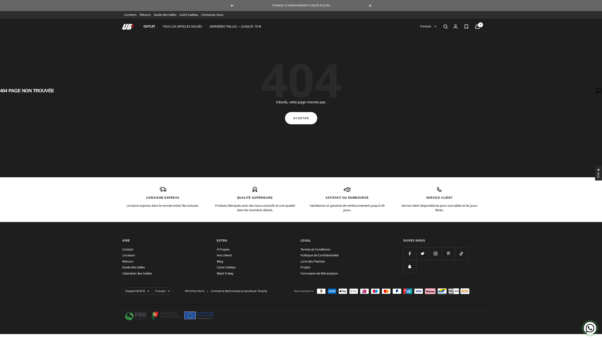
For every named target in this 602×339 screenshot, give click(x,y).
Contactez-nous (212, 14)
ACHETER (301, 118)
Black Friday (225, 273)
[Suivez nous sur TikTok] (461, 253)
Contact (127, 249)
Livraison (130, 14)
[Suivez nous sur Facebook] (409, 253)
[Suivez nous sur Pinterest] (448, 253)
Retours (145, 14)
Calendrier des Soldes (137, 273)
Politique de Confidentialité (320, 255)
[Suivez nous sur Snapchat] (409, 266)
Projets (305, 267)
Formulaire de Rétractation (319, 273)
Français (426, 26)
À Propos (223, 249)
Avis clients (224, 255)
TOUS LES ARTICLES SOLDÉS (182, 26)
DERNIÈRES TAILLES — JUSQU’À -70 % (235, 26)
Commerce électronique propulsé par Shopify (239, 291)
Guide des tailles (165, 14)
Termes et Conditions (315, 249)
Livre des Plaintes (313, 261)
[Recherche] (446, 26)
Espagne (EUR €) (135, 291)
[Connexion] (455, 26)
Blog (220, 261)
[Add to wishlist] (599, 91)
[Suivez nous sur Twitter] (422, 253)
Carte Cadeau (188, 14)
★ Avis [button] (598, 173)
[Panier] (477, 26)
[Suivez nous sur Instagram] (435, 253)
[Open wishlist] (466, 26)
